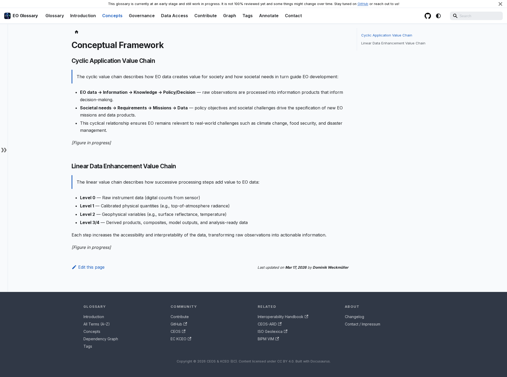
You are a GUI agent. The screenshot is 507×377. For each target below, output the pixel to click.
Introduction (83, 15)
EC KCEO (178, 339)
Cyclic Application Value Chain (386, 35)
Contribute (205, 15)
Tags (247, 15)
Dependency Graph (100, 339)
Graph (229, 15)
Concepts (112, 15)
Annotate (269, 15)
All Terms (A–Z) (96, 324)
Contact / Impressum (362, 324)
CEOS (176, 331)
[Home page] (77, 32)
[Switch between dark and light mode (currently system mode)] (438, 16)
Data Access (174, 15)
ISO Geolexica (270, 331)
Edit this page (91, 267)
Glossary (54, 15)
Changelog (354, 316)
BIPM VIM (266, 339)
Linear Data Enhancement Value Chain (393, 43)
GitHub (363, 4)
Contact (293, 15)
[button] (4, 150)
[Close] (500, 4)
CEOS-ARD (267, 324)
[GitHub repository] (427, 16)
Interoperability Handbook (280, 316)
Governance (142, 15)
